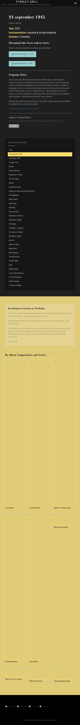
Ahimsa (11, 167)
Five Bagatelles (14, 195)
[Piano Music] (40, 586)
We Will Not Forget (15, 236)
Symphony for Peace (16, 216)
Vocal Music (9, 508)
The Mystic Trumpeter (16, 228)
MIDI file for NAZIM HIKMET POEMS (24, 109)
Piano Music (34, 661)
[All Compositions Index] (64, 672)
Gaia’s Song (12, 203)
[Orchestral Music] (15, 586)
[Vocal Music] (15, 432)
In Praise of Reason (15, 285)
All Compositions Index (62, 681)
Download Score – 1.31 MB (23, 54)
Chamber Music (35, 508)
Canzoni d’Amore (14, 171)
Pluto (10, 265)
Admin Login (53, 720)
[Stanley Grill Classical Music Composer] (26, 3)
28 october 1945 (14, 158)
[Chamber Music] (40, 432)
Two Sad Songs (14, 257)
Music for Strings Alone (62, 508)
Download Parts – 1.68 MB (23, 63)
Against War (13, 248)
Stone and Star (14, 212)
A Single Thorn (14, 162)
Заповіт (11, 183)
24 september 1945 (15, 154)
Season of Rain (14, 244)
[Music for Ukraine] (40, 672)
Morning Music (14, 253)
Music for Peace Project (13, 679)
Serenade (12, 207)
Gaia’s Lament (13, 199)
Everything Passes (15, 187)
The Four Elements (15, 277)
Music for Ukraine (36, 681)
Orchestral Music (11, 661)
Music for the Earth (61, 527)
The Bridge (12, 224)
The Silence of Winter (16, 232)
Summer (11, 240)
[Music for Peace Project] (15, 671)
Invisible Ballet (13, 261)
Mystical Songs (14, 281)
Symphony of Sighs (15, 220)
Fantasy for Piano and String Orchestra (21, 191)
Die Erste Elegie (14, 179)
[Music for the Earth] (64, 519)
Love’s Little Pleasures (16, 273)
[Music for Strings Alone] (64, 432)
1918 (10, 150)
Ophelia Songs (13, 269)
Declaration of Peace (16, 175)
